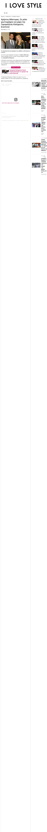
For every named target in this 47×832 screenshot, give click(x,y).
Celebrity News (16, 16)
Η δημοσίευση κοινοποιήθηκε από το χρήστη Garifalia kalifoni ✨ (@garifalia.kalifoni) (18, 120)
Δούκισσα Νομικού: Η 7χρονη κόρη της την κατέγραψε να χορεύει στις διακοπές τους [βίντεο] (38, 55)
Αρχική (2, 16)
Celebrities (8, 16)
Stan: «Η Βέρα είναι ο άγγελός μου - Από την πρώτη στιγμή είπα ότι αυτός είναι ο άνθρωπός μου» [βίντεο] (38, 39)
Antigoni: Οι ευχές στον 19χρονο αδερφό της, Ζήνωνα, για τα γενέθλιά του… (43, 124)
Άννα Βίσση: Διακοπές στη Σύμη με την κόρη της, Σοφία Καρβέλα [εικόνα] (43, 102)
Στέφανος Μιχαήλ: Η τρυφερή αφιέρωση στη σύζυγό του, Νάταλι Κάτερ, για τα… (44, 165)
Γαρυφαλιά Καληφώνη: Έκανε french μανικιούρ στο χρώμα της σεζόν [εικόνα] (18, 71)
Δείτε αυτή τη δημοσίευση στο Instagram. (10, 102)
